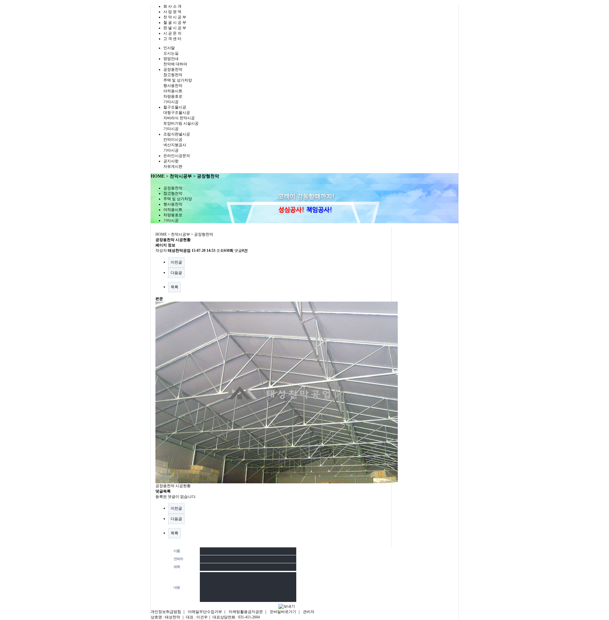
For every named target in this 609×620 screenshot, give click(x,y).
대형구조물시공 (176, 112)
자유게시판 (172, 166)
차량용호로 (172, 96)
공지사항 (171, 161)
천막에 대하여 (175, 64)
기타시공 (171, 102)
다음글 (176, 273)
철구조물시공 (174, 107)
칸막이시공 (172, 139)
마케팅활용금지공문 (246, 612)
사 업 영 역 (172, 12)
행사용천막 (172, 85)
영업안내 (171, 58)
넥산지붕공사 (174, 145)
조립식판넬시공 (176, 134)
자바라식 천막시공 (179, 118)
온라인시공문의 (176, 155)
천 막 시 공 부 (174, 17)
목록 (174, 287)
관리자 (308, 612)
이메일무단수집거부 (205, 612)
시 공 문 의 (172, 33)
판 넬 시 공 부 (174, 28)
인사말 (169, 48)
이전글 (176, 262)
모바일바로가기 (283, 612)
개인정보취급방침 (166, 612)
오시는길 (171, 53)
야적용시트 (172, 91)
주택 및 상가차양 (177, 80)
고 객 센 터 (172, 38)
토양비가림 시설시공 (181, 123)
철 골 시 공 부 (174, 22)
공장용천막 (172, 69)
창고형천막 (172, 75)
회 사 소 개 (172, 6)
